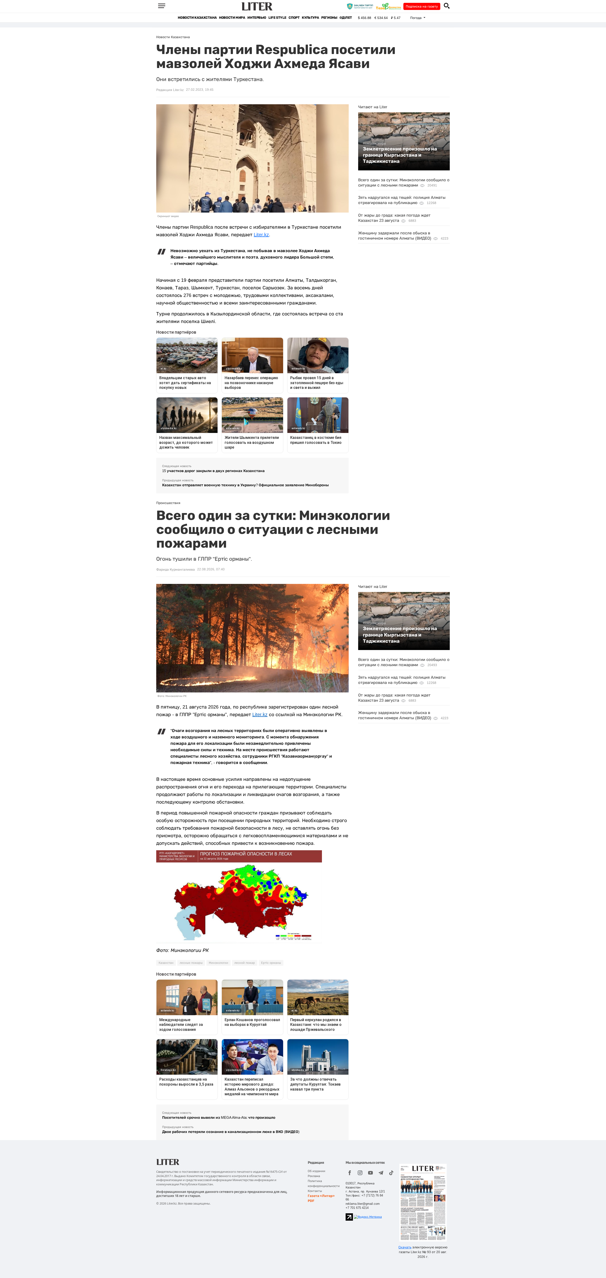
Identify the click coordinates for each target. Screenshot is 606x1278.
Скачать (404, 1247)
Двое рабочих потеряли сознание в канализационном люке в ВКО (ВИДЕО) (230, 1132)
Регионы (329, 18)
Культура (310, 18)
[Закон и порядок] (361, 6)
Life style (277, 18)
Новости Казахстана (197, 18)
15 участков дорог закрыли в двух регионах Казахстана (213, 471)
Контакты (315, 1191)
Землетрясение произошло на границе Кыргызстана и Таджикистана (400, 155)
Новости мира (232, 18)
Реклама (314, 1176)
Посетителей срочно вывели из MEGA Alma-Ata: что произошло (218, 1117)
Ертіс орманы (271, 962)
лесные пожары (191, 962)
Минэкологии (218, 962)
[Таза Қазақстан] (390, 6)
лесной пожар (244, 962)
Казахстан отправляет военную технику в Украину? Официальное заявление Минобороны (245, 485)
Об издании (316, 1171)
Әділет (345, 18)
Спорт (294, 18)
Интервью (256, 18)
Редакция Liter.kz (170, 90)
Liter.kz (261, 234)
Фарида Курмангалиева (175, 569)
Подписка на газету (422, 6)
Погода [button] (416, 18)
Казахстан (166, 962)
